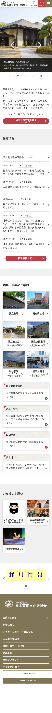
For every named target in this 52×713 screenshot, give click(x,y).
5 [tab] (25, 76)
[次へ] (38, 45)
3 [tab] (18, 76)
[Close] (48, 673)
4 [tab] (21, 76)
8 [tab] (36, 76)
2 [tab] (14, 76)
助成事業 (7, 653)
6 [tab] (28, 76)
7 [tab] (32, 76)
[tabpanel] (26, 39)
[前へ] (14, 45)
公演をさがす (10, 617)
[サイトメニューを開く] (48, 3)
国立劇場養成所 (11, 639)
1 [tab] (10, 76)
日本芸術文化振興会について (26, 121)
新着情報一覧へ (26, 258)
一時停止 (41, 75)
